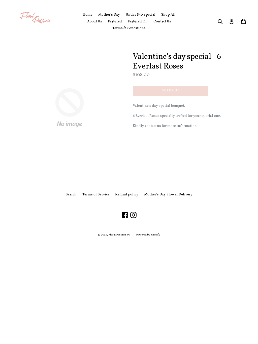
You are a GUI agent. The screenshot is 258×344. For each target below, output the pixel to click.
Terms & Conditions (129, 28)
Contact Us (162, 21)
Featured (115, 21)
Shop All (168, 14)
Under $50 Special (140, 14)
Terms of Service (95, 194)
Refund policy (126, 194)
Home (87, 14)
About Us (94, 21)
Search (71, 194)
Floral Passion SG (119, 235)
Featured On (138, 21)
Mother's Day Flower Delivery (168, 194)
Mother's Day (109, 14)
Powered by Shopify (148, 235)
